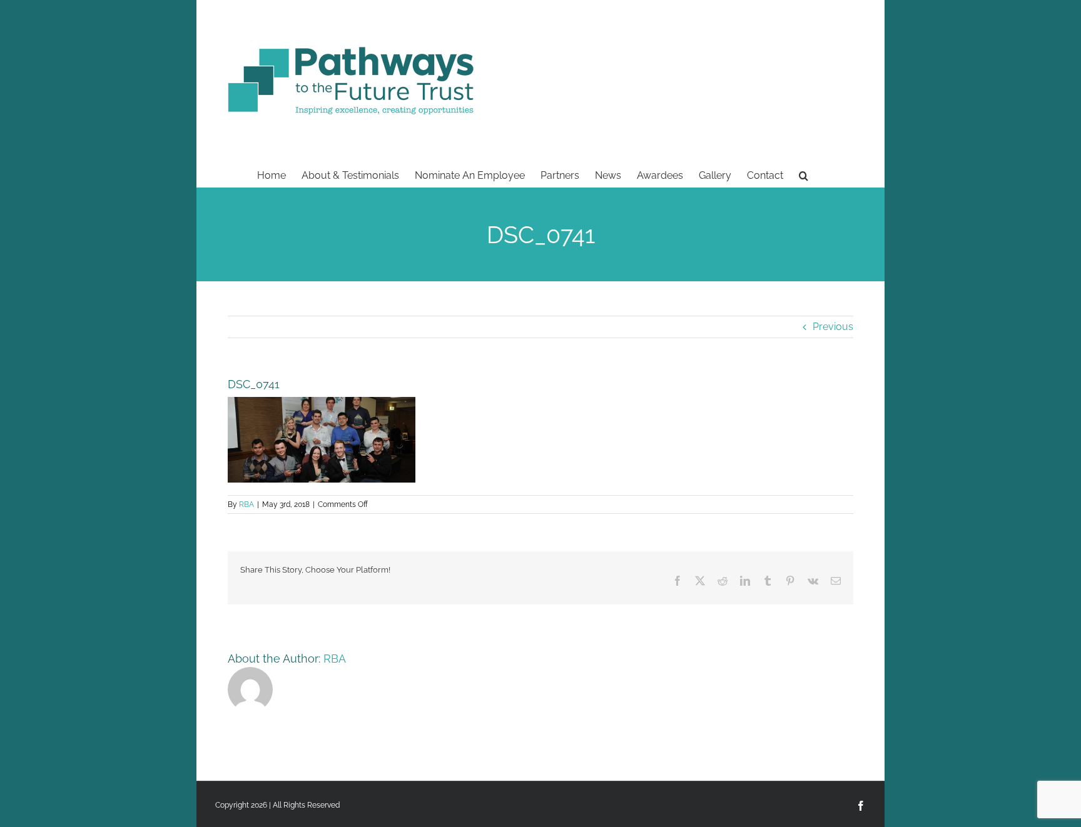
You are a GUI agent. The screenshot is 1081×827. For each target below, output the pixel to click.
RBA (246, 504)
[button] (803, 174)
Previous (833, 327)
